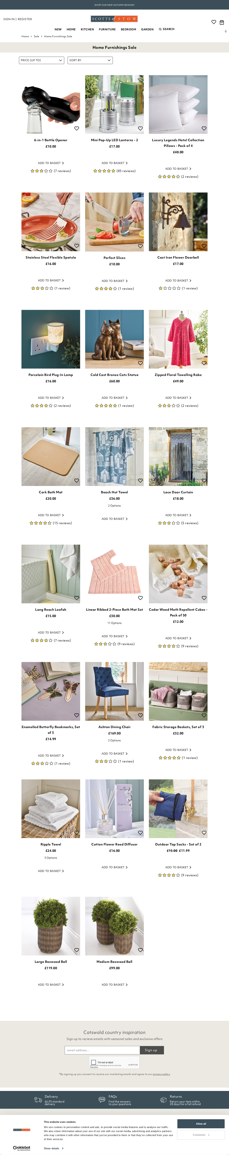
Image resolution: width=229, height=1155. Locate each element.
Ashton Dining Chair (114, 727)
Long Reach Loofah (50, 609)
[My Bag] (222, 22)
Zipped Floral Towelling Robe (178, 375)
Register (25, 19)
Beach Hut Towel (114, 492)
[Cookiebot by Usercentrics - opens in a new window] (21, 1148)
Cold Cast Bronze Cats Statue (114, 375)
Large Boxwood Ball (51, 961)
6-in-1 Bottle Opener (50, 140)
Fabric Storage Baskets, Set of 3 (178, 727)
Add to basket (49, 163)
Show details (51, 1148)
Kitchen (87, 29)
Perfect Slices (114, 258)
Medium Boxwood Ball (114, 961)
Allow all (201, 1123)
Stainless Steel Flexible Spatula (51, 257)
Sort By (75, 60)
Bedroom (128, 29)
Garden (147, 29)
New (58, 29)
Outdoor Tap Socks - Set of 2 (178, 844)
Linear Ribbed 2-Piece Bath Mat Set (114, 609)
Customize (199, 1134)
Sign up (151, 1050)
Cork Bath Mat (51, 492)
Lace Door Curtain (178, 492)
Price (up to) (31, 60)
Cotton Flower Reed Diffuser (114, 844)
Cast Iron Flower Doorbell (178, 257)
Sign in (9, 19)
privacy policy (161, 1074)
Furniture (107, 29)
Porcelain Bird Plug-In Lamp (50, 375)
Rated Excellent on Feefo (114, 5)
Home (71, 29)
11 (114, 623)
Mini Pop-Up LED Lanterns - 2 (114, 140)
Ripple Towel (51, 844)
